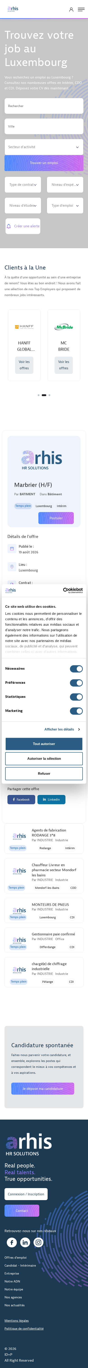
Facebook (23, 800)
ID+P (8, 1354)
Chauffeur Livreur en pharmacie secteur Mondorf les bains (54, 870)
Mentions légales (17, 1321)
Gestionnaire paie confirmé (53, 934)
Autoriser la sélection (44, 758)
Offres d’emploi (16, 1258)
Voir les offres (36, 365)
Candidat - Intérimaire (20, 1265)
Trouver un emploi (44, 163)
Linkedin (53, 800)
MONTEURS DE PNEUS (50, 904)
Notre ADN (12, 1281)
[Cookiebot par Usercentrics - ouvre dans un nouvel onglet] (63, 590)
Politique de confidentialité (24, 1329)
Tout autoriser (44, 744)
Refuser (44, 773)
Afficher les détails (59, 729)
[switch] (76, 682)
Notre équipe (14, 1289)
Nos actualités (15, 1305)
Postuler (56, 518)
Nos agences (13, 1297)
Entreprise (12, 1273)
